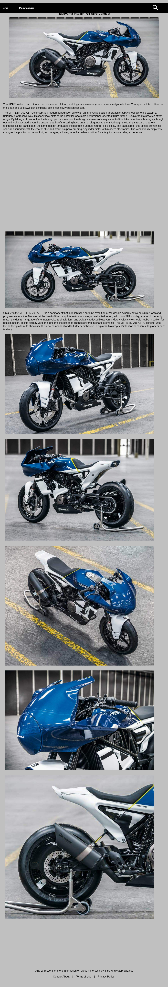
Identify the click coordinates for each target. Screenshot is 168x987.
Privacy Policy (106, 976)
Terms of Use (83, 976)
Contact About (61, 976)
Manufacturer (26, 8)
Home (5, 8)
